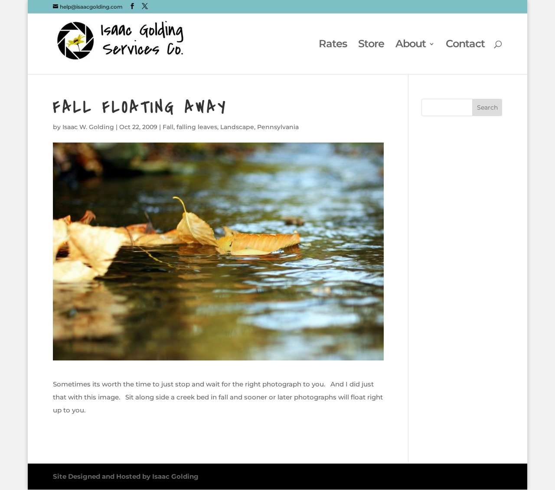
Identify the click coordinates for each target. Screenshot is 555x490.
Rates (333, 45)
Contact (465, 45)
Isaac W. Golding (88, 127)
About (410, 45)
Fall (168, 127)
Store (371, 45)
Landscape (237, 127)
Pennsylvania (278, 127)
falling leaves (196, 127)
